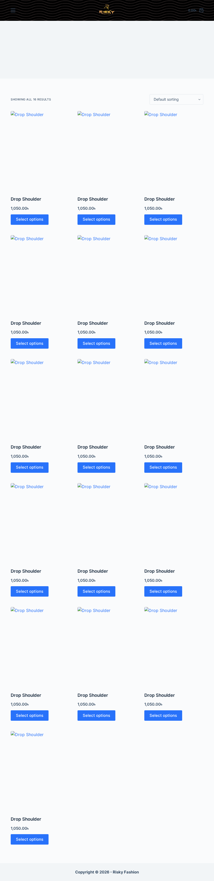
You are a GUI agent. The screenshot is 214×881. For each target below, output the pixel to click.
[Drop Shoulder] (40, 150)
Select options (29, 219)
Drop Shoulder (26, 199)
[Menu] (13, 10)
